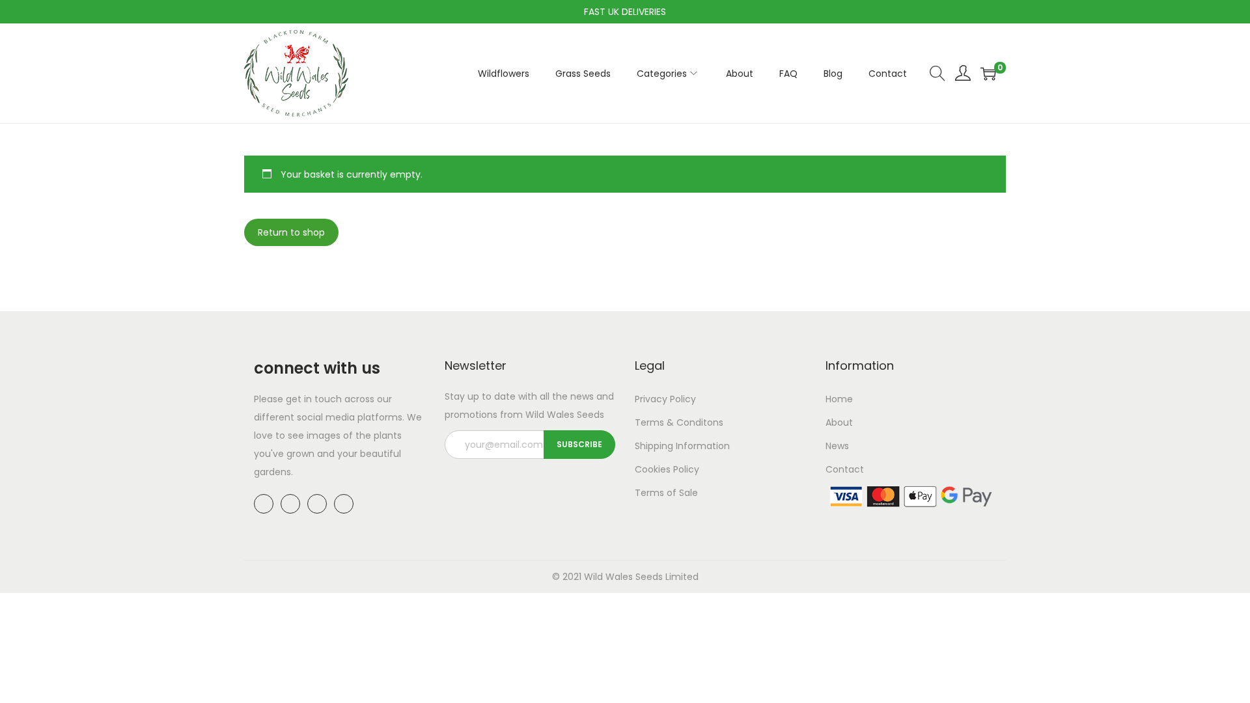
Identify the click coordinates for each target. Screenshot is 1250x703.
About (839, 422)
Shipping (654, 445)
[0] (988, 73)
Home (839, 399)
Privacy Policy (665, 399)
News (837, 445)
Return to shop (291, 232)
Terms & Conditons (679, 422)
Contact (845, 469)
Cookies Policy (667, 469)
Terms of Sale (666, 492)
